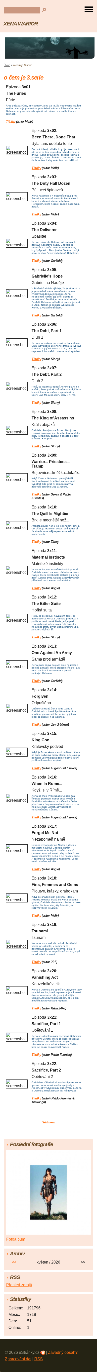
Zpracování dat (18, 1359)
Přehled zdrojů (19, 1285)
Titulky (10, 121)
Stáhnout (48, 1122)
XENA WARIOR (20, 23)
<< (14, 1262)
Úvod (7, 65)
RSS (38, 1359)
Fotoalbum (15, 1239)
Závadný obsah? (63, 1352)
